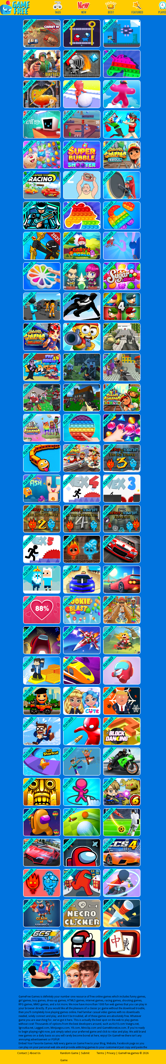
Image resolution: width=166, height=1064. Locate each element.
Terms (100, 1053)
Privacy (111, 1053)
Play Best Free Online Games (17, 7)
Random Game (69, 1053)
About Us (35, 1053)
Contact (22, 1053)
